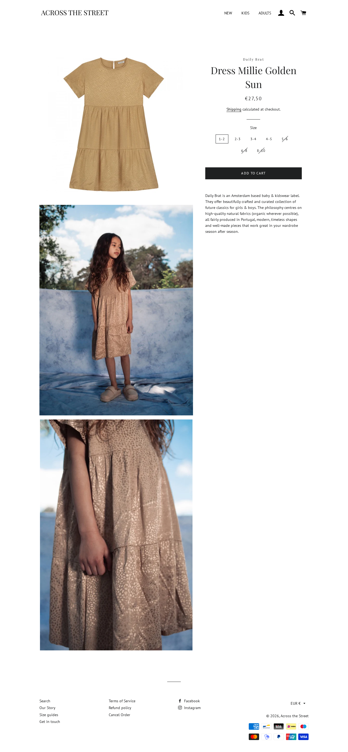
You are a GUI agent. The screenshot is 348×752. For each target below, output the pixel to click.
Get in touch (49, 721)
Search (44, 700)
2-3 (238, 139)
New (228, 13)
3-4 (253, 139)
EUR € (296, 703)
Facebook (191, 700)
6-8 (244, 150)
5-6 (285, 139)
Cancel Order (119, 714)
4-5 (269, 139)
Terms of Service (122, 700)
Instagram (192, 707)
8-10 (261, 150)
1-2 (222, 139)
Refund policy (120, 707)
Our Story (47, 707)
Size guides (48, 714)
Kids (245, 13)
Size (253, 127)
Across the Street (295, 715)
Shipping (233, 109)
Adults (265, 13)
